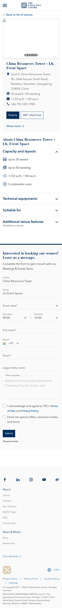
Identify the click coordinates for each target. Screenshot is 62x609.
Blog (5, 538)
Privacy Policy (29, 411)
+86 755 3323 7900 (23, 104)
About (6, 495)
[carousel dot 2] (28, 55)
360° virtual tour (32, 115)
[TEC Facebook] (5, 480)
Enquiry (13, 115)
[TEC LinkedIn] (18, 480)
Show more (13, 126)
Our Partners (9, 507)
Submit (9, 433)
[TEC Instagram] (31, 480)
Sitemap (13, 583)
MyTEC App (9, 512)
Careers (7, 501)
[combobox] (11, 344)
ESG (5, 518)
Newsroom (9, 543)
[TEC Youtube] (44, 480)
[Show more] (5, 5)
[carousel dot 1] (26, 55)
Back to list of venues (19, 14)
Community (9, 523)
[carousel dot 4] (33, 55)
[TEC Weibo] (57, 480)
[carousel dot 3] (31, 55)
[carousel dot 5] (36, 55)
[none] (31, 306)
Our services (10, 556)
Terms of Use (31, 579)
